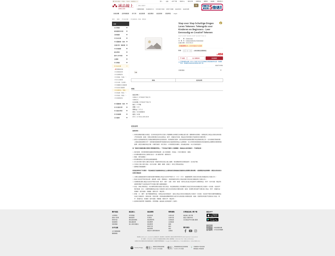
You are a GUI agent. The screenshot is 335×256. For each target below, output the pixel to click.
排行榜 (134, 13)
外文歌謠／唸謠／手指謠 (122, 77)
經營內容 (115, 220)
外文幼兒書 (125, 19)
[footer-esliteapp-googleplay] (212, 219)
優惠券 (206, 1)
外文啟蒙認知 (119, 98)
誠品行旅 (150, 226)
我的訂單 (190, 1)
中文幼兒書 (117, 38)
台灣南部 (171, 220)
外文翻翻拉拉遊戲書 (121, 85)
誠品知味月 (178, 9)
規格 (153, 80)
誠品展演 (150, 224)
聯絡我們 (131, 217)
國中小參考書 (118, 56)
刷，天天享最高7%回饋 (190, 46)
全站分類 (116, 13)
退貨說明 (199, 80)
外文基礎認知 (119, 74)
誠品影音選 (186, 9)
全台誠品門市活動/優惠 (190, 220)
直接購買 (214, 58)
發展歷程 (115, 222)
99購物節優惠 (140, 9)
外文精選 (117, 62)
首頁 (113, 19)
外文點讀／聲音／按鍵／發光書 (122, 93)
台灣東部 (171, 222)
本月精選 (117, 28)
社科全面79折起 (160, 9)
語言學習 (117, 52)
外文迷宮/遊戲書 (120, 87)
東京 (169, 228)
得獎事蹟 (115, 224)
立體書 (116, 59)
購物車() (220, 1)
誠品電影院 (150, 220)
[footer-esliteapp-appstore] (212, 215)
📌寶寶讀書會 (119, 69)
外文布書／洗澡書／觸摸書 (122, 82)
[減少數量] (184, 50)
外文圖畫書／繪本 (119, 104)
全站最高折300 (150, 9)
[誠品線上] (123, 6)
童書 (118, 19)
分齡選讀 (117, 35)
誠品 (150, 217)
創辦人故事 (115, 217)
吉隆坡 (170, 230)
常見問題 (131, 215)
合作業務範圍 (116, 231)
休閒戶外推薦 (169, 9)
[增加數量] (190, 50)
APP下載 (174, 1)
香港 (169, 224)
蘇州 (169, 226)
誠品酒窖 (150, 228)
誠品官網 (150, 215)
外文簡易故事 (119, 72)
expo (175, 13)
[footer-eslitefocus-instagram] (195, 231)
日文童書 (117, 118)
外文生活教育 (119, 80)
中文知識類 (117, 49)
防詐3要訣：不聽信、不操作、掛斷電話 (126, 1)
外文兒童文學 (118, 107)
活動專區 (168, 13)
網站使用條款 (133, 220)
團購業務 (115, 233)
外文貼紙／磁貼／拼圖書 (122, 95)
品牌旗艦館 (125, 13)
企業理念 (115, 215)
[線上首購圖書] (212, 7)
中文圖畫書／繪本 (119, 42)
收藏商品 (198, 1)
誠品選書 (142, 13)
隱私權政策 (132, 222)
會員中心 (182, 1)
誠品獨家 (151, 13)
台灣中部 (171, 217)
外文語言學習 (118, 111)
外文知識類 (117, 114)
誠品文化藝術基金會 (153, 230)
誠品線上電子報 (188, 215)
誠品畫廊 (159, 13)
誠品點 (212, 1)
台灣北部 (171, 215)
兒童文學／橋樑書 (119, 45)
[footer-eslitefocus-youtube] (190, 231)
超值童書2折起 (118, 31)
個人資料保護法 (134, 224)
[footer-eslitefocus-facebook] (185, 231)
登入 (161, 1)
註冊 (167, 1)
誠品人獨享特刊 (188, 217)
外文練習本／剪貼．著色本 (138, 19)
